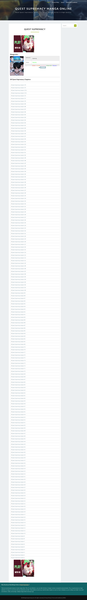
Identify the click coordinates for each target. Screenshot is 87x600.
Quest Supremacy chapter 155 (19, 141)
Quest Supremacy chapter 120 (19, 236)
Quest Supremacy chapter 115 (19, 249)
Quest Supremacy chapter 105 (19, 276)
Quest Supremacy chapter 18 (18, 511)
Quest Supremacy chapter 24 (18, 495)
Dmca (62, 2)
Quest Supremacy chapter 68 (18, 376)
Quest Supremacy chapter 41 (18, 449)
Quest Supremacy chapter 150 (19, 155)
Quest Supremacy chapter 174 (19, 85)
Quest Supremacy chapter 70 (18, 371)
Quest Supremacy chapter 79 (18, 347)
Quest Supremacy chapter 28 (18, 484)
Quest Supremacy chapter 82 (18, 339)
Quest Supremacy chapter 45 (18, 438)
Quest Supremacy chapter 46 (18, 436)
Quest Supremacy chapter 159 (19, 131)
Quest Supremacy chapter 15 (18, 520)
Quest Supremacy (24, 584)
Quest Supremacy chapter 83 (18, 336)
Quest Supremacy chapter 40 (18, 452)
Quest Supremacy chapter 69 (18, 374)
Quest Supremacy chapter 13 (18, 525)
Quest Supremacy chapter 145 (19, 168)
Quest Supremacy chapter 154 (19, 144)
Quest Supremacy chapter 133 (19, 201)
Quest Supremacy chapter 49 (18, 428)
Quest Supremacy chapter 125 (19, 222)
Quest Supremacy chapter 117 (19, 244)
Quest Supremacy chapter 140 (19, 182)
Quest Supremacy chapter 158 (19, 133)
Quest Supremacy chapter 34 (18, 468)
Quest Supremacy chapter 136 (19, 193)
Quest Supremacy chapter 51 (18, 422)
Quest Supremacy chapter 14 (18, 522)
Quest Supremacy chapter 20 (18, 506)
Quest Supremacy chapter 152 (19, 149)
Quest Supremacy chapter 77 (18, 352)
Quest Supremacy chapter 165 (19, 114)
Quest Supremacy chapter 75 (18, 357)
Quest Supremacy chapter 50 (18, 425)
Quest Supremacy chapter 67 (18, 379)
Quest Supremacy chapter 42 (18, 447)
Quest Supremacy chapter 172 (19, 95)
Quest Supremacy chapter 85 (18, 330)
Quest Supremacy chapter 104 (19, 279)
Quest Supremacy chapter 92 (18, 312)
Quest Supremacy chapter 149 (19, 158)
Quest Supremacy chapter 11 (18, 530)
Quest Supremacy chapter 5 (18, 547)
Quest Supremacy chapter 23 (18, 498)
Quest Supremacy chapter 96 (18, 301)
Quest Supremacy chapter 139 (19, 185)
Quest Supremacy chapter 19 (18, 509)
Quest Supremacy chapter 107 (19, 271)
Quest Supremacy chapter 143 (19, 174)
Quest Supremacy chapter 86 (18, 328)
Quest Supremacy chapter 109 (19, 266)
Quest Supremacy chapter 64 (18, 387)
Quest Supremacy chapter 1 (18, 557)
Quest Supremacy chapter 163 (19, 120)
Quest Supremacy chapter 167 (19, 109)
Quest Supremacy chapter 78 (18, 349)
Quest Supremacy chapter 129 (19, 212)
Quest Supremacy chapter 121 (19, 233)
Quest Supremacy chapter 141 (19, 179)
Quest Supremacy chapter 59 (18, 401)
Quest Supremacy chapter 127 (19, 217)
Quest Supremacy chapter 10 (18, 533)
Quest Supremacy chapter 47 (18, 433)
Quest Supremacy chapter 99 (18, 293)
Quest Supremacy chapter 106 (19, 274)
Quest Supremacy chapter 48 (18, 430)
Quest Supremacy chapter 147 (19, 163)
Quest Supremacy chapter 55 (18, 411)
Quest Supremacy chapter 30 (18, 479)
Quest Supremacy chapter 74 (18, 360)
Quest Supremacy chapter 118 (19, 241)
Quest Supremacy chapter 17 (18, 514)
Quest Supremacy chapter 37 (18, 460)
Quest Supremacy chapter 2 (18, 555)
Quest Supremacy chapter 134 (19, 198)
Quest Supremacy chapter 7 (18, 541)
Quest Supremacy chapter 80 (18, 344)
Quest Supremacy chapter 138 (19, 187)
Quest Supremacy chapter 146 (19, 166)
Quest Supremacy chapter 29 (18, 482)
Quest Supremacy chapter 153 (19, 147)
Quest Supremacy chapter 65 (18, 384)
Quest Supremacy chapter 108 (19, 268)
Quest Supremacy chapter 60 (18, 398)
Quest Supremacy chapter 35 (18, 466)
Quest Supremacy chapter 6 (18, 544)
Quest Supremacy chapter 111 (19, 260)
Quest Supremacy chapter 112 (19, 258)
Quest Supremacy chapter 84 (18, 333)
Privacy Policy (55, 2)
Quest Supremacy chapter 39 (18, 455)
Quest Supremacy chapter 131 (19, 206)
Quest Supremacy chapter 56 (18, 409)
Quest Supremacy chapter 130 (19, 209)
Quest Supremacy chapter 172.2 (19, 90)
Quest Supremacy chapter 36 (18, 463)
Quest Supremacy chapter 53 (18, 417)
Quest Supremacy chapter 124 (19, 225)
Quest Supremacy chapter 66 (18, 382)
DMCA (64, 597)
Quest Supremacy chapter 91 (18, 314)
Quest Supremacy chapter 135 (19, 195)
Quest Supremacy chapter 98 (18, 295)
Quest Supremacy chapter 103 (19, 282)
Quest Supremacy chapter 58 (18, 403)
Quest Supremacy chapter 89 (18, 320)
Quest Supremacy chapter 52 (18, 420)
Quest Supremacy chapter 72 (18, 366)
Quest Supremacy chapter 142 (19, 176)
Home (48, 2)
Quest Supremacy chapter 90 (18, 317)
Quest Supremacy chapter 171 (19, 98)
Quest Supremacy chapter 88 (18, 322)
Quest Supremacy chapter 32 (18, 474)
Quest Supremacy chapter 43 (18, 444)
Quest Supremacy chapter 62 (18, 393)
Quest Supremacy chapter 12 (18, 528)
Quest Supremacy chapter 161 (19, 125)
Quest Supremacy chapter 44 (18, 441)
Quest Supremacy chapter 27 (18, 487)
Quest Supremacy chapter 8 (18, 538)
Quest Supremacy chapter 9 (18, 536)
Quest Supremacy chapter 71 (18, 368)
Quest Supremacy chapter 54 (18, 414)
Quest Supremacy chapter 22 (18, 501)
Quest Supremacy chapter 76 (18, 355)
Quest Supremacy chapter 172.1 (19, 93)
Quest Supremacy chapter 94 (18, 306)
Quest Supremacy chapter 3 (18, 552)
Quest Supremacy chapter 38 (18, 457)
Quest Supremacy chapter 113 (19, 255)
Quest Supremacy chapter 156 (19, 139)
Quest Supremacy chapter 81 (18, 341)
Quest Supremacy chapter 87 (18, 325)
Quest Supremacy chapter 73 (18, 363)
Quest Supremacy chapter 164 (19, 117)
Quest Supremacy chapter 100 (19, 290)
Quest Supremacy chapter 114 (19, 252)
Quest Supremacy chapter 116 (19, 247)
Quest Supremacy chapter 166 (19, 112)
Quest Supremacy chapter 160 (19, 128)
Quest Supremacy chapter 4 (18, 549)
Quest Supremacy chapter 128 (19, 214)
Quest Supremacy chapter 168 (19, 106)
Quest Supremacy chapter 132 (19, 203)
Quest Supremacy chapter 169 (19, 104)
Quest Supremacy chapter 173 (19, 87)
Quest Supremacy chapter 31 (18, 476)
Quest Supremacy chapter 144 (19, 171)
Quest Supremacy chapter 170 (19, 101)
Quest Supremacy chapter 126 (19, 220)
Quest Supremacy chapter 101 (19, 287)
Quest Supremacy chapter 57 (18, 406)
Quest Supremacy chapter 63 (18, 390)
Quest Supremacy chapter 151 (19, 152)
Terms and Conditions (71, 2)
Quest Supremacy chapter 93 (18, 309)
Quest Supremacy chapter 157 (19, 136)
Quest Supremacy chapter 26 (18, 490)
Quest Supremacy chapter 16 (18, 517)
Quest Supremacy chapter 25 (18, 492)
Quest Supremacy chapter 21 (18, 503)
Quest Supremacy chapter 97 (18, 298)
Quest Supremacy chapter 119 (19, 239)
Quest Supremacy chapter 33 (18, 471)
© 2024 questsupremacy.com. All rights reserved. (32, 597)
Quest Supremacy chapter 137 (19, 190)
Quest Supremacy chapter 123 (19, 228)
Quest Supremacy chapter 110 (19, 263)
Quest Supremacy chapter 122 (19, 230)
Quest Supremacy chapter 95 (18, 303)
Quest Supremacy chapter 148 (19, 160)
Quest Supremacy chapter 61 (18, 395)
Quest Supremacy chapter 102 (19, 284)
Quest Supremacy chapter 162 (19, 122)
